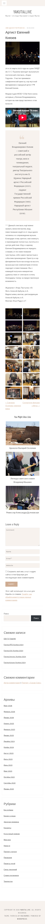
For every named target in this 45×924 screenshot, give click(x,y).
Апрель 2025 (9, 723)
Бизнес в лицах (10, 816)
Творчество (8, 881)
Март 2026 (8, 706)
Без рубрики (8, 810)
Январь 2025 (9, 735)
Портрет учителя (10, 852)
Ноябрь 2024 (9, 747)
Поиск (6, 614)
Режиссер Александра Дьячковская (22, 512)
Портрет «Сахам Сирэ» (31, 683)
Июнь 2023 (8, 765)
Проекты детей (9, 863)
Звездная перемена (15, 28)
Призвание (8, 858)
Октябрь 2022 (9, 777)
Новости (7, 846)
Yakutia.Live (22, 11)
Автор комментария (12, 683)
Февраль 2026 (9, 712)
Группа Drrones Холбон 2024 (15, 657)
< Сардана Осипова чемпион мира (13, 406)
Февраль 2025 (9, 729)
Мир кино (7, 840)
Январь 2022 (9, 789)
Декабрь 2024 (9, 741)
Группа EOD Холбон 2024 (13, 651)
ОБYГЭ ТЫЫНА (10, 639)
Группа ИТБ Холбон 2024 (13, 645)
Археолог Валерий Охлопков (22, 448)
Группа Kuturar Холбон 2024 (15, 663)
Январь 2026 (9, 718)
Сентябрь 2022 (10, 783)
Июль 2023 (8, 759)
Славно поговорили (11, 875)
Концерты (7, 828)
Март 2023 (8, 771)
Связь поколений (10, 869)
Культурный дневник (12, 834)
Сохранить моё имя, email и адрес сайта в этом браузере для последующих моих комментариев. (20, 575)
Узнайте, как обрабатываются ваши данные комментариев (18, 597)
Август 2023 (9, 753)
